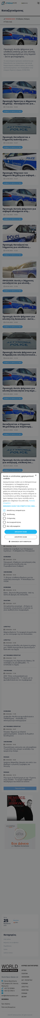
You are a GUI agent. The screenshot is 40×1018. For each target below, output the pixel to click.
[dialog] (20, 509)
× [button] (35, 475)
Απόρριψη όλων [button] (21, 537)
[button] (20, 506)
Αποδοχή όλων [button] (21, 532)
